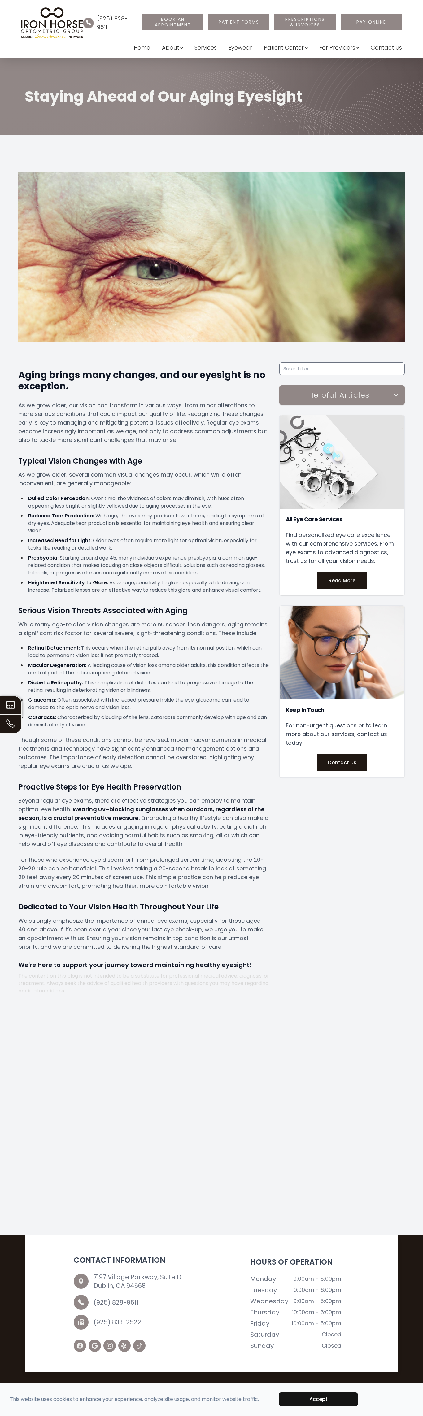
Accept (318, 1399)
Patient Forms (239, 22)
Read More (342, 580)
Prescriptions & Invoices (305, 22)
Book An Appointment (173, 22)
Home (142, 47)
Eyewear (240, 47)
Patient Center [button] (284, 47)
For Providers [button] (337, 47)
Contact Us (386, 47)
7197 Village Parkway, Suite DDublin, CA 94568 (137, 1281)
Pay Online (371, 22)
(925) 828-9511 (116, 1302)
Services (205, 47)
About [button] (170, 47)
